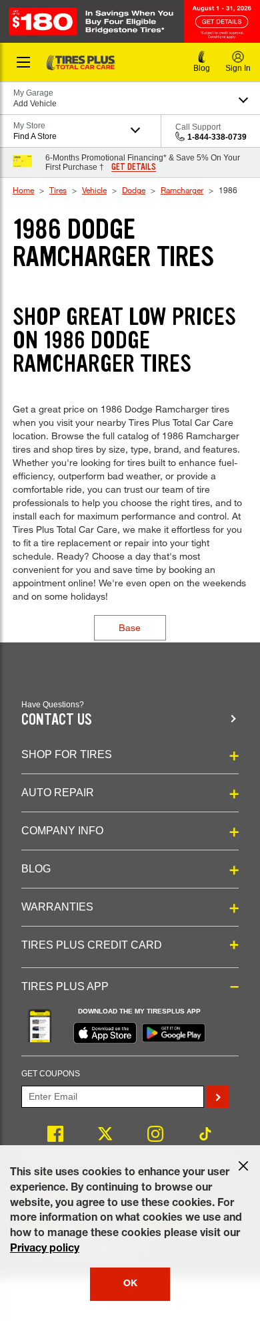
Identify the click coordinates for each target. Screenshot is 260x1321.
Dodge (133, 190)
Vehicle (94, 190)
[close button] (243, 1166)
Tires (58, 190)
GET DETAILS (133, 167)
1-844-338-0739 (217, 137)
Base (130, 627)
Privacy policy (44, 1249)
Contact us (56, 719)
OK (130, 1284)
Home (23, 190)
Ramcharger (182, 190)
